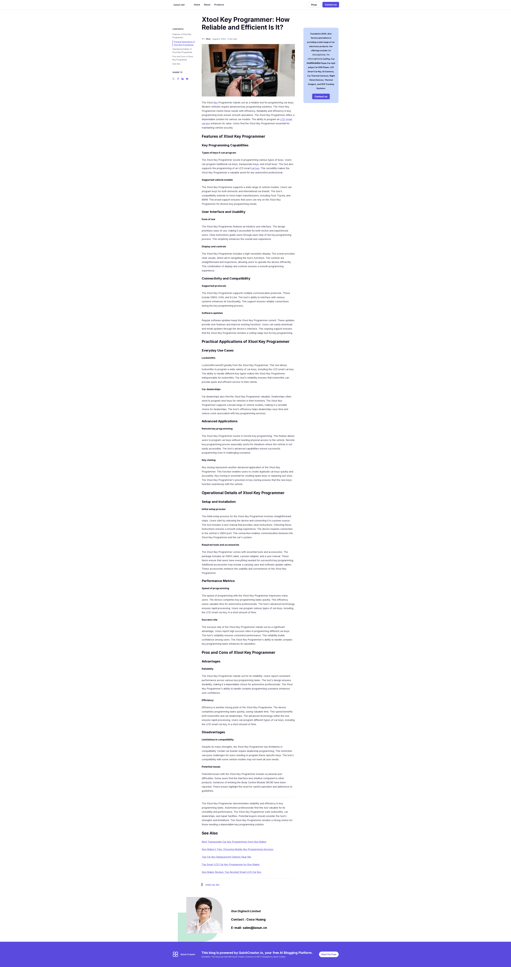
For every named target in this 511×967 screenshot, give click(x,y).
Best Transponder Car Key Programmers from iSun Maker (234, 841)
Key (215, 102)
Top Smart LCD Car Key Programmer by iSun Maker (231, 864)
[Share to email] (187, 79)
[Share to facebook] (178, 79)
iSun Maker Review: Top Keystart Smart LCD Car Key (231, 872)
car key (255, 168)
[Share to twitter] (173, 79)
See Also (176, 64)
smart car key (212, 884)
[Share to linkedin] (183, 79)
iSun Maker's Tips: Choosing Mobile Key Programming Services (237, 849)
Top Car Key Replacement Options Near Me (226, 857)
